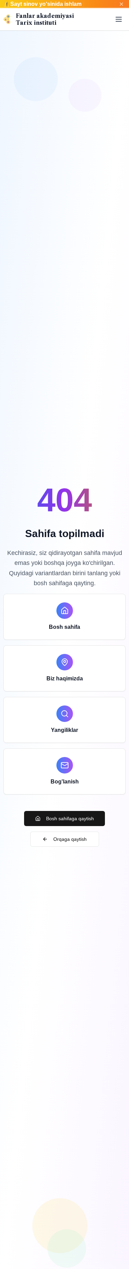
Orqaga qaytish (70, 839)
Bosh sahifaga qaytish (70, 818)
